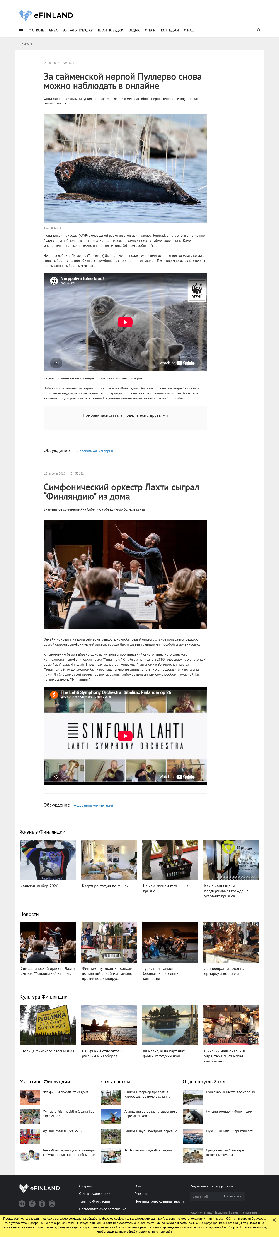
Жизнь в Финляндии (42, 832)
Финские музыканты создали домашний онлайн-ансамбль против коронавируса (107, 973)
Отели (150, 30)
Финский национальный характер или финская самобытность (225, 1056)
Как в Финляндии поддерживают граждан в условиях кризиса (226, 891)
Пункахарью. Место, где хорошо (230, 1092)
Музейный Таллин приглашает (229, 1131)
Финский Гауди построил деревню (150, 1131)
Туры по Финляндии (94, 1201)
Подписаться (232, 1196)
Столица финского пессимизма (47, 1051)
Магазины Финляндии (45, 1082)
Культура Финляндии (44, 997)
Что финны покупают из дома (66, 1092)
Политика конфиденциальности (159, 1201)
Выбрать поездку (78, 30)
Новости (29, 914)
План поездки (110, 30)
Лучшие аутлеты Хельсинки (63, 1131)
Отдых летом (115, 1082)
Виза (53, 30)
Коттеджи (170, 30)
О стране (36, 30)
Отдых (134, 30)
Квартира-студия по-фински (106, 886)
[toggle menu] (21, 30)
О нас (189, 30)
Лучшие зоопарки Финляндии (229, 1112)
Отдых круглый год (204, 1082)
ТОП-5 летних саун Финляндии (148, 1150)
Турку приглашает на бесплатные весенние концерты (161, 973)
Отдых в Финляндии (94, 1194)
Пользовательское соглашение (102, 1209)
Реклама (141, 1194)
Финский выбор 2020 (39, 886)
